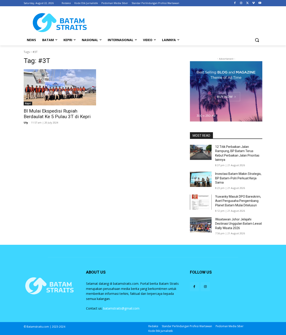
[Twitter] (247, 3)
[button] (257, 40)
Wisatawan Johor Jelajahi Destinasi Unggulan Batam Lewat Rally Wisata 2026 (238, 224)
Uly (26, 122)
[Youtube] (259, 3)
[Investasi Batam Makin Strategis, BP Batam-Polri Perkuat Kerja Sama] (201, 179)
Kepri (28, 103)
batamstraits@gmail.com (121, 308)
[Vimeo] (253, 3)
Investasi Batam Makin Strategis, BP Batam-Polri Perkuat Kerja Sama (238, 178)
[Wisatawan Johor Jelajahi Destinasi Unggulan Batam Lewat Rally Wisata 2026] (201, 224)
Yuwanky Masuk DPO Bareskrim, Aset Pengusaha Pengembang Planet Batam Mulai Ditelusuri (238, 201)
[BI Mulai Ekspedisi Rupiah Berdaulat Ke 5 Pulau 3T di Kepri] (60, 87)
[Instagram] (241, 3)
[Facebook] (235, 3)
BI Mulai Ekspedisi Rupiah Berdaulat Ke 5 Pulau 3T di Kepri (57, 113)
